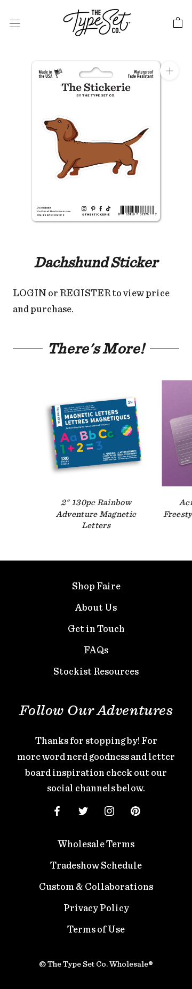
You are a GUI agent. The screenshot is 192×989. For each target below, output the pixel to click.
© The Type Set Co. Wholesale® (96, 964)
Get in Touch (96, 628)
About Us (96, 607)
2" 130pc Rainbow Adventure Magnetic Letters (96, 513)
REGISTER (85, 292)
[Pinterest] (135, 810)
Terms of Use (96, 929)
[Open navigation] (15, 23)
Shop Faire (96, 585)
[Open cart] (177, 23)
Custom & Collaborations (96, 886)
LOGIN (29, 292)
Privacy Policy (96, 907)
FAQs (96, 649)
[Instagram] (109, 810)
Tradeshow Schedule (96, 865)
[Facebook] (57, 810)
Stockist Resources (96, 671)
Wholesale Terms (96, 843)
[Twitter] (83, 810)
